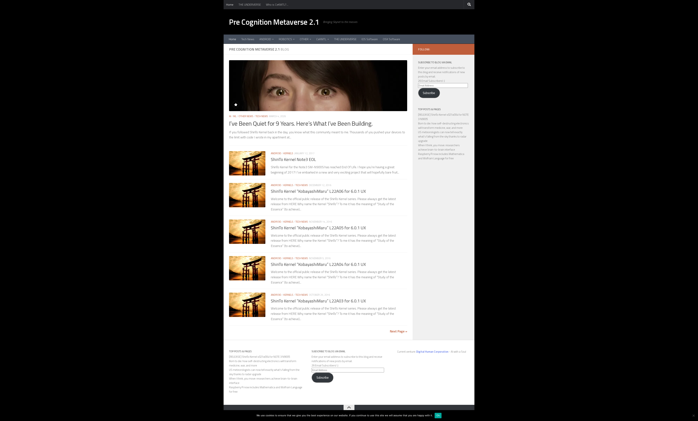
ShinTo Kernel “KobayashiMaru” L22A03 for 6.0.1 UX (318, 301)
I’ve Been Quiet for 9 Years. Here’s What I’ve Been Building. (301, 123)
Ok (438, 415)
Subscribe (429, 93)
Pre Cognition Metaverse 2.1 (274, 21)
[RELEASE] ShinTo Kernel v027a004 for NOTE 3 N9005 (259, 357)
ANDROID (265, 39)
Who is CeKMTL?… (277, 4)
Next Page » (398, 331)
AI (230, 116)
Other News (245, 116)
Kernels (288, 153)
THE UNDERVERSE (249, 4)
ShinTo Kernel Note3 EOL (293, 159)
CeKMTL (321, 39)
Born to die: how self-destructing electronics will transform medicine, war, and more (443, 125)
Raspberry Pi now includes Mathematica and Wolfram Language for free (441, 156)
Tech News (247, 39)
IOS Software (370, 39)
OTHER (304, 39)
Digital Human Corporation (432, 352)
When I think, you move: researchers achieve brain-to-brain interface (439, 147)
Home (229, 4)
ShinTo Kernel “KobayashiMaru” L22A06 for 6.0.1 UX (318, 191)
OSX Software (391, 39)
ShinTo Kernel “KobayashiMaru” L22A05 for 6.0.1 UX (318, 227)
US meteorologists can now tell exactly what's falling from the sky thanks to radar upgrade (442, 136)
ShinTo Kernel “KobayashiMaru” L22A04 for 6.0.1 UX (318, 264)
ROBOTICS (285, 39)
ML (234, 116)
